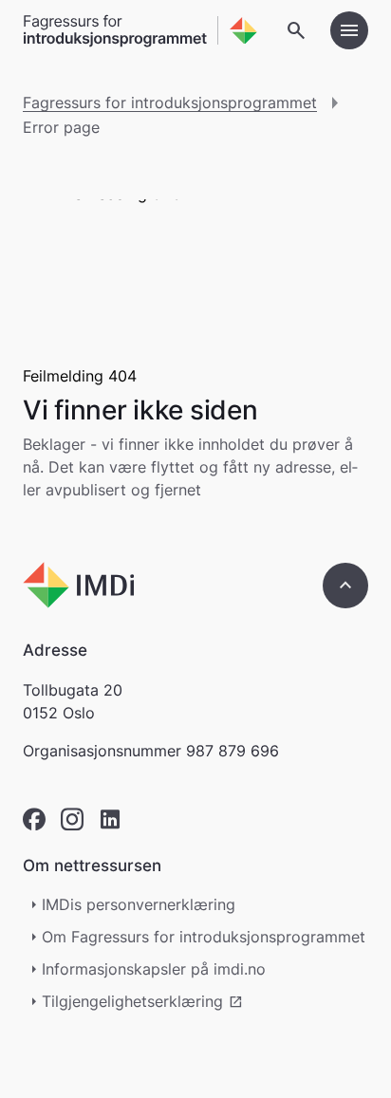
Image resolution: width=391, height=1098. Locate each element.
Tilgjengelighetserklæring (142, 1001)
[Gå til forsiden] (140, 30)
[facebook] (34, 819)
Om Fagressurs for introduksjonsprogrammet (203, 936)
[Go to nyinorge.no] (78, 585)
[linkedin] (110, 819)
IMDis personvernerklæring (138, 904)
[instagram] (72, 819)
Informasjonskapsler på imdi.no (154, 968)
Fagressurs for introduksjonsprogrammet (170, 102)
